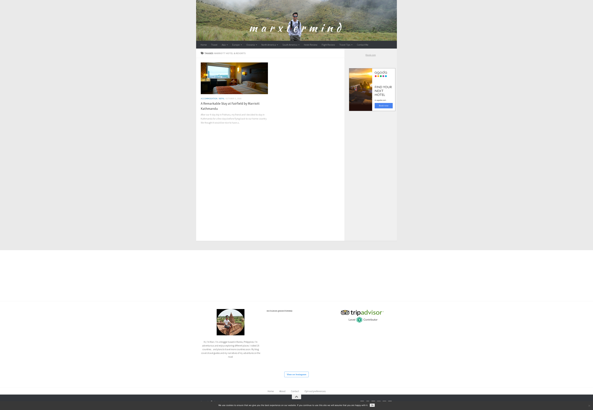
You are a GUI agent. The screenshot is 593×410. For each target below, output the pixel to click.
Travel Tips (344, 44)
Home (204, 44)
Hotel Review (310, 44)
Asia (224, 44)
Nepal (222, 98)
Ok (372, 405)
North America (268, 44)
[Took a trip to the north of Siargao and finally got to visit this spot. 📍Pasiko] (276, 341)
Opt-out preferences (315, 391)
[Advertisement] (370, 172)
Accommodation (209, 98)
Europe (236, 44)
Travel (214, 44)
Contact (295, 391)
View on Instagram (296, 374)
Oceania (250, 44)
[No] (589, 405)
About (282, 391)
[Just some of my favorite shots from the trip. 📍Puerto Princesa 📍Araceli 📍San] (313, 360)
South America (289, 44)
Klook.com (371, 54)
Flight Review (328, 44)
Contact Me (362, 44)
